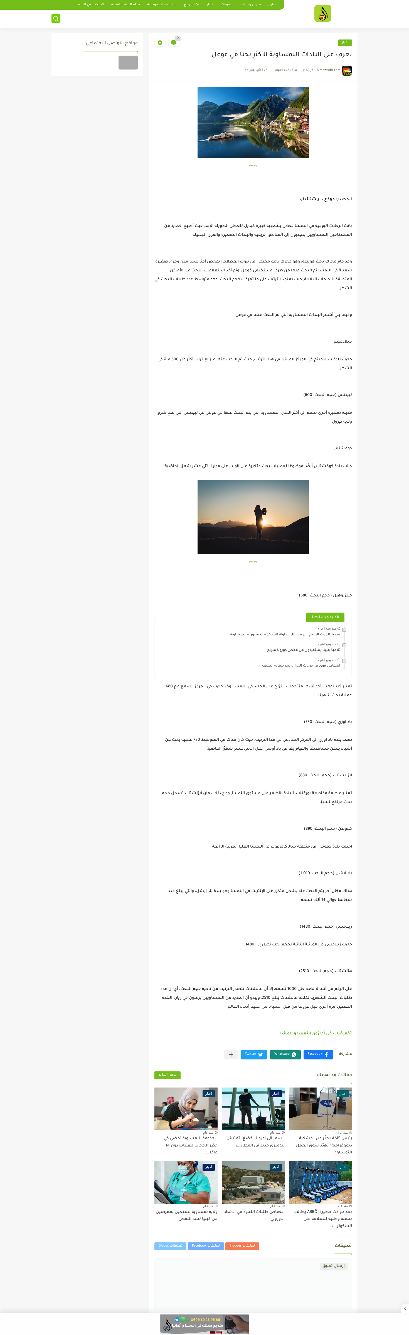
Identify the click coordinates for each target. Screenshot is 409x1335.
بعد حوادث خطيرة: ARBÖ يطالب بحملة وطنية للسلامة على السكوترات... (323, 1219)
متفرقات (227, 5)
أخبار (210, 5)
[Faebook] (128, 63)
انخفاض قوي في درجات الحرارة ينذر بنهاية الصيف (301, 666)
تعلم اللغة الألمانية (125, 5)
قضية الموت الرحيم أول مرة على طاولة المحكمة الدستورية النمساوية (285, 635)
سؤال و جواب (251, 5)
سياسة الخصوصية (162, 5)
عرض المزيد (167, 1075)
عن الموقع (192, 5)
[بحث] (55, 18)
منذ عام (342, 1133)
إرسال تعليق (334, 1266)
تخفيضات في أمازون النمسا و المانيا (316, 1034)
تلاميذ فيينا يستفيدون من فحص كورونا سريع (303, 650)
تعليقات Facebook (206, 1246)
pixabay (253, 165)
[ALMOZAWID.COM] (322, 13)
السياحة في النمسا (89, 5)
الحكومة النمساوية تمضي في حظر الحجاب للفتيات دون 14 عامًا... (191, 1145)
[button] (318, 1054)
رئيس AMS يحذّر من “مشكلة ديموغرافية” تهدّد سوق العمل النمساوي (324, 1145)
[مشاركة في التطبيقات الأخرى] (231, 1054)
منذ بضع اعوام (326, 628)
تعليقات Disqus (170, 1246)
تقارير (272, 5)
